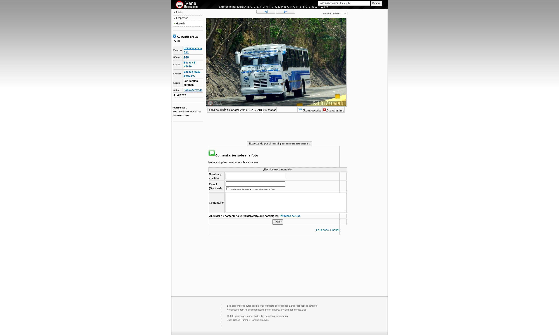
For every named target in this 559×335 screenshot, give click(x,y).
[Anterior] (265, 12)
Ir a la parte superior (327, 230)
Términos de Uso (289, 216)
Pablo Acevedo (193, 90)
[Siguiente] (285, 12)
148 (186, 57)
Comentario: (216, 202)
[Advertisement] (367, 75)
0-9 (326, 6)
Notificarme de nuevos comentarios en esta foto (252, 189)
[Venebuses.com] (188, 5)
